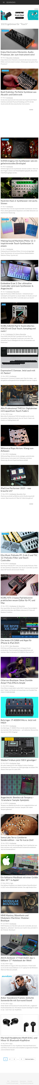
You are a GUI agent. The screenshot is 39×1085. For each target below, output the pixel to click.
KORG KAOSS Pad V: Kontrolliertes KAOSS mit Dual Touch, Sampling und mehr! (18, 328)
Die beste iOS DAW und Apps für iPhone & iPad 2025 (16, 641)
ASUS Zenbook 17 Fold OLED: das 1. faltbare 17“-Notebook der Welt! (18, 959)
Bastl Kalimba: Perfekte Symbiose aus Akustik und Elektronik (18, 93)
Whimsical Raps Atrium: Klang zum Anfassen (17, 449)
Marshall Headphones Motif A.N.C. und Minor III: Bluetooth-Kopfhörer (19, 1039)
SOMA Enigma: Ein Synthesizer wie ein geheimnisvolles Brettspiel (19, 162)
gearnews (10, 2)
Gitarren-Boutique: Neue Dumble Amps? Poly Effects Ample (17, 681)
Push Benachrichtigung (26, 1083)
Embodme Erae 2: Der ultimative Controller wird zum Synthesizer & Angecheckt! (17, 286)
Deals (18, 763)
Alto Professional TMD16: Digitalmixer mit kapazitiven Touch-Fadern (19, 409)
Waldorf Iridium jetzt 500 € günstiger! (19, 760)
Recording (9, 58)
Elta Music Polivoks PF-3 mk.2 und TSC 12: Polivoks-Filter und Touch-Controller (19, 558)
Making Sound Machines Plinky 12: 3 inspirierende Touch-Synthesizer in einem (18, 243)
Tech (24, 494)
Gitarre (18, 334)
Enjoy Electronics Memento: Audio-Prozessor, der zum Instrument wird (17, 53)
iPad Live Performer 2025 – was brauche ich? (16, 489)
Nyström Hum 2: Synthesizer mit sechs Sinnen (19, 202)
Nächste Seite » (29, 1059)
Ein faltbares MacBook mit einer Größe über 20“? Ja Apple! (19, 878)
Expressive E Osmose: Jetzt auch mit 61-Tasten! (18, 371)
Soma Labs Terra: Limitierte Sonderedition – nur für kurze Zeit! (17, 838)
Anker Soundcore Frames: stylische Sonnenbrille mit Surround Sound (17, 999)
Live (11, 414)
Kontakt (30, 1081)
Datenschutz (14, 1081)
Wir (8, 1081)
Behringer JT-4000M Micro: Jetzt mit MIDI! (18, 721)
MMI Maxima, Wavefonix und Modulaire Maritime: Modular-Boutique (15, 918)
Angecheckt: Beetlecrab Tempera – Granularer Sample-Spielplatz (17, 798)
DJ (14, 334)
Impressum (23, 1081)
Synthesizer (16, 58)
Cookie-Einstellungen (12, 1083)
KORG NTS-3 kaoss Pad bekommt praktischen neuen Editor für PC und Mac (18, 600)
